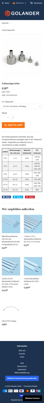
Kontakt (22, 354)
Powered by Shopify (30, 386)
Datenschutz (22, 366)
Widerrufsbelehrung (22, 373)
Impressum (22, 369)
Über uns (22, 351)
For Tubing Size (7, 102)
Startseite (5, 23)
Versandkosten (11, 95)
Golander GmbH (15, 386)
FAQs (22, 357)
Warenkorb (37, 3)
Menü (7, 3)
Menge (4, 113)
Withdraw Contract (32, 398)
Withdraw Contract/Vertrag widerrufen (22, 378)
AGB (22, 363)
